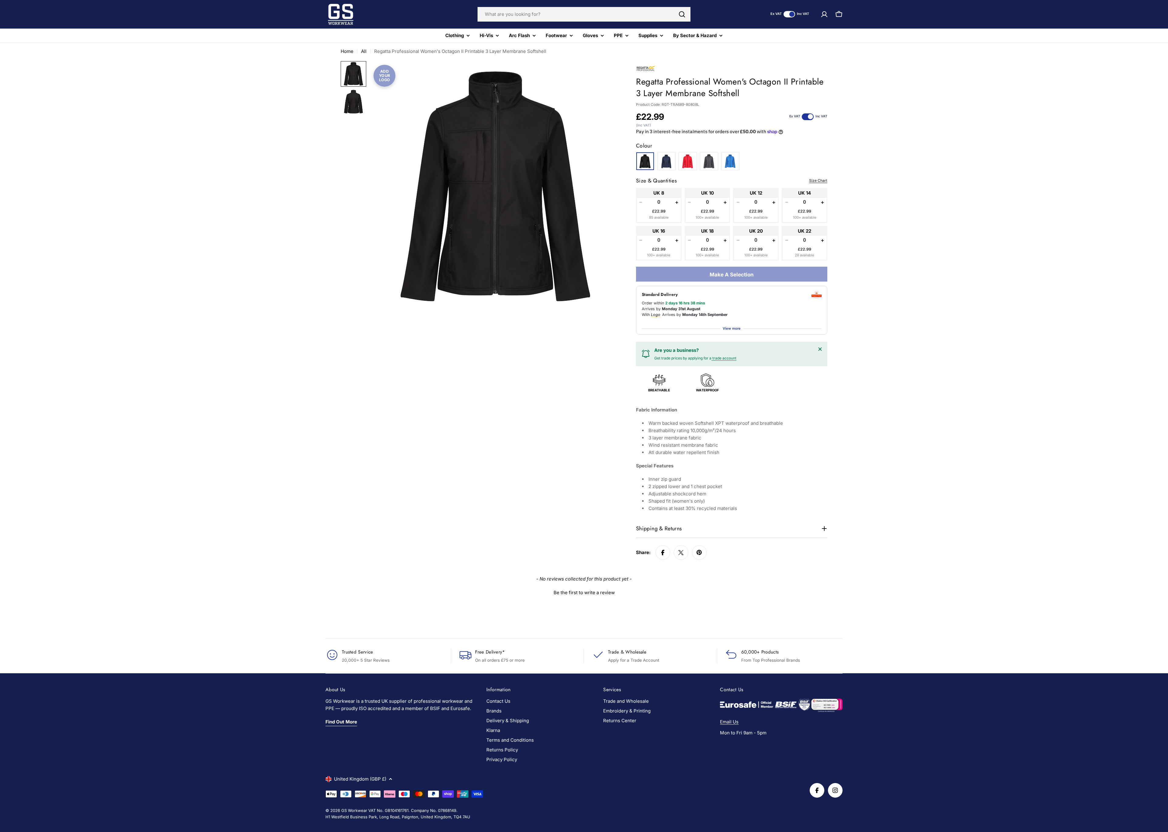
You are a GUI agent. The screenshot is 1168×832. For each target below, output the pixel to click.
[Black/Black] (645, 161)
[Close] (820, 349)
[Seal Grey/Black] (709, 161)
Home (347, 51)
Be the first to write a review (584, 592)
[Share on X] (681, 552)
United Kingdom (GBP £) (360, 779)
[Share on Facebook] (662, 552)
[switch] (789, 14)
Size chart (818, 180)
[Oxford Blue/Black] (730, 161)
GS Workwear (354, 810)
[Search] (682, 14)
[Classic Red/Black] (688, 161)
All (364, 51)
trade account (723, 358)
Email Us (729, 722)
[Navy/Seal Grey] (666, 161)
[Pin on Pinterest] (699, 552)
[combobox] (584, 14)
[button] (584, 592)
